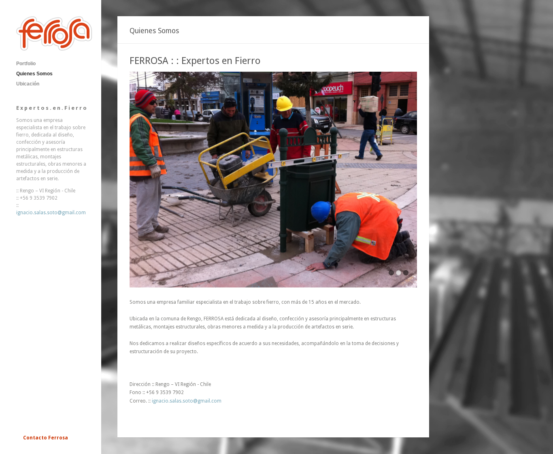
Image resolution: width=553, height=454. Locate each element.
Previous (136, 182)
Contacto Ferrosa (45, 438)
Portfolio (26, 63)
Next (411, 182)
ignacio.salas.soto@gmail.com (51, 212)
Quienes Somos (34, 74)
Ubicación (27, 84)
